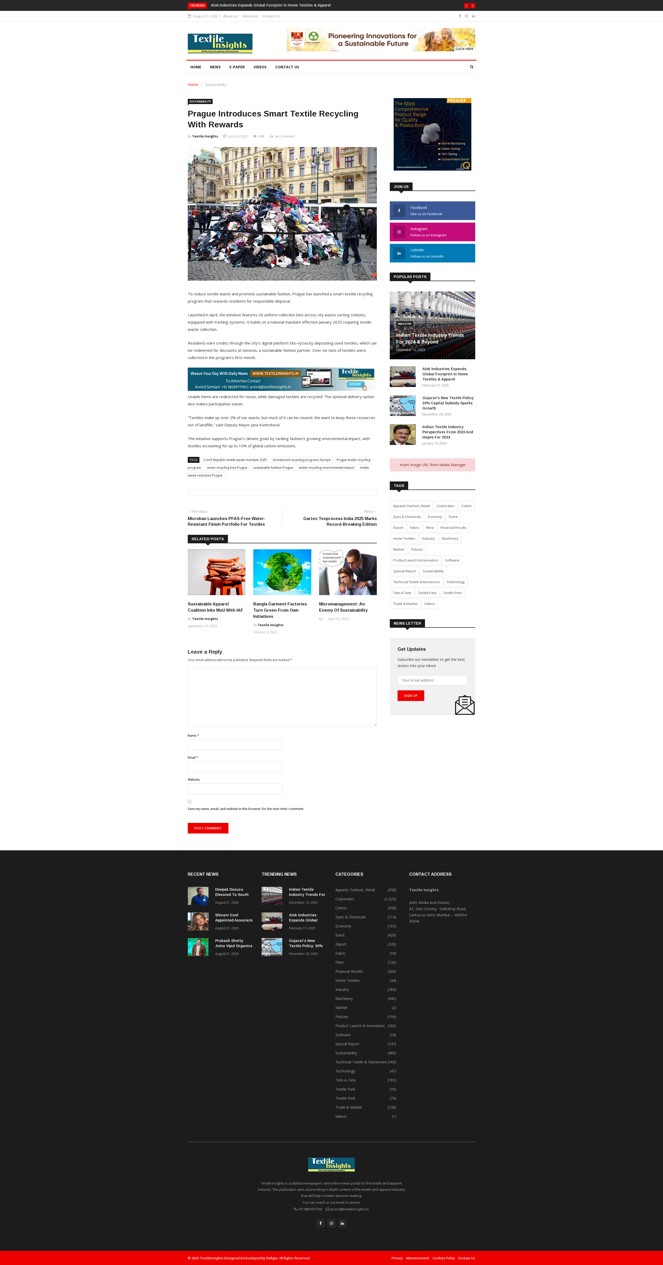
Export (398, 527)
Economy (435, 516)
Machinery (450, 538)
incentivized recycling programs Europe (302, 460)
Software (452, 560)
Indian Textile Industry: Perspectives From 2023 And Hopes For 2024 (447, 432)
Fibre (430, 527)
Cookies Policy (444, 1258)
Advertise (250, 16)
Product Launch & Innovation (415, 560)
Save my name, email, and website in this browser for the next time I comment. (246, 809)
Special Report (404, 571)
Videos (260, 66)
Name (193, 735)
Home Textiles (404, 538)
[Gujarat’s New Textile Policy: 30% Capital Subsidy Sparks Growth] (404, 406)
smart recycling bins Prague (227, 467)
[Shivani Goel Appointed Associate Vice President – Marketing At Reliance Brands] (199, 922)
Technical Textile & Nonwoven (416, 582)
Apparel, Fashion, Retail (411, 505)
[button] (466, 5)
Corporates (446, 505)
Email (193, 757)
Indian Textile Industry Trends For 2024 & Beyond (307, 894)
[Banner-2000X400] (282, 389)
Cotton (466, 505)
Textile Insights (205, 136)
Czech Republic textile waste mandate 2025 (235, 460)
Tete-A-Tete (402, 592)
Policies (417, 549)
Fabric (414, 527)
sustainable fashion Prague (273, 467)
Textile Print (452, 592)
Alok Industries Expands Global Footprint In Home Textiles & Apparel (271, 5)
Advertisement (417, 1258)
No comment (285, 136)
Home (195, 66)
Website (194, 779)
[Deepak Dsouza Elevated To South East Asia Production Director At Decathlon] (199, 897)
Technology (456, 582)
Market (398, 549)
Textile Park (427, 592)
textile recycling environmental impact (326, 467)
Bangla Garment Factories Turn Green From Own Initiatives (280, 610)
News (215, 66)
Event (453, 516)
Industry (405, 324)
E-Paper (237, 66)
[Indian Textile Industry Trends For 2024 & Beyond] (273, 897)
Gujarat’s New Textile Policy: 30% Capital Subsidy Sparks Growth (448, 403)
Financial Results (454, 527)
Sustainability (216, 84)
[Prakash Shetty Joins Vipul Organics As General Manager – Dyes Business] (199, 948)
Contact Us (271, 16)
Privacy (397, 1258)
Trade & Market (405, 603)
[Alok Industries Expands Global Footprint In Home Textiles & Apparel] (404, 377)
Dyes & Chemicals (407, 516)
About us (230, 16)
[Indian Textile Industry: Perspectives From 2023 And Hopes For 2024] (404, 435)
